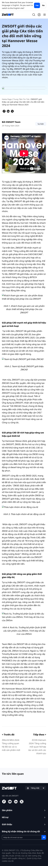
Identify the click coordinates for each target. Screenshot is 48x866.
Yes (37, 5)
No (43, 5)
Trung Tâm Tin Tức (21, 99)
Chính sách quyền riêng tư (13, 858)
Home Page (7, 99)
